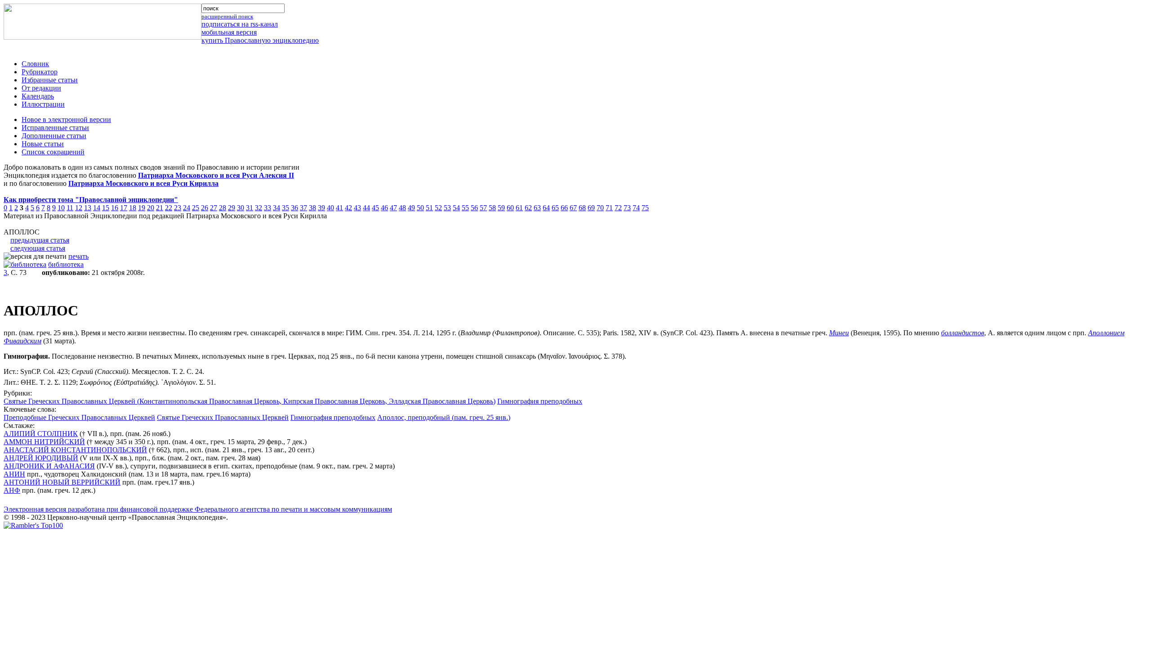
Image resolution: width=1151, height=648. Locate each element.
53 (447, 208)
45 (375, 208)
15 (105, 208)
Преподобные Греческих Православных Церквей (79, 417)
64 (546, 208)
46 (384, 208)
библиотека (66, 264)
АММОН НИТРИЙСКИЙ (44, 442)
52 (438, 208)
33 (267, 208)
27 (213, 208)
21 (159, 208)
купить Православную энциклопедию (260, 40)
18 (132, 208)
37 (303, 208)
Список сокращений (53, 152)
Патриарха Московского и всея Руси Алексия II (216, 175)
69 (591, 208)
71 (609, 208)
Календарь (38, 96)
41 (339, 208)
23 (177, 208)
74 (636, 208)
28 (222, 208)
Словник (35, 64)
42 (348, 208)
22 (168, 208)
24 (186, 208)
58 (492, 208)
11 (70, 208)
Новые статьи (43, 144)
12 (78, 208)
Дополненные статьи (54, 136)
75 (645, 208)
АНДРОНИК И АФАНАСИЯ (49, 466)
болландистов (962, 333)
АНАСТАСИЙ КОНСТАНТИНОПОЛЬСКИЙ (75, 450)
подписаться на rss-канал (239, 24)
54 (456, 208)
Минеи (839, 333)
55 (465, 208)
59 (501, 208)
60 (510, 208)
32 (258, 208)
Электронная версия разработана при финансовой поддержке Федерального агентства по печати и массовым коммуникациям (198, 509)
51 (429, 208)
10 (61, 208)
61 (519, 208)
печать (78, 256)
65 (555, 208)
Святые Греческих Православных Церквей (223, 417)
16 (114, 208)
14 (96, 208)
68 (582, 208)
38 (312, 208)
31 (249, 208)
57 (483, 208)
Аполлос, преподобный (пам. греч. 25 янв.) (443, 417)
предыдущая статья (39, 240)
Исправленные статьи (55, 127)
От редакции (41, 88)
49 (411, 208)
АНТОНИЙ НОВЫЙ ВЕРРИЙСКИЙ (62, 482)
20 (150, 208)
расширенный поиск (227, 16)
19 (141, 208)
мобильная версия (229, 32)
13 (87, 208)
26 (204, 208)
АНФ (12, 490)
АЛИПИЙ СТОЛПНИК (41, 433)
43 (357, 208)
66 (564, 208)
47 (393, 208)
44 (366, 208)
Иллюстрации (43, 104)
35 (285, 208)
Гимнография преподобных (539, 401)
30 (240, 208)
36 (294, 208)
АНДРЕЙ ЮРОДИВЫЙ (41, 458)
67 (573, 208)
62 (528, 208)
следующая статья (37, 248)
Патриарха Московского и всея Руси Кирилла (143, 183)
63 (537, 208)
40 (330, 208)
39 (321, 208)
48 (402, 208)
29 (231, 208)
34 (276, 208)
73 (627, 208)
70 (600, 208)
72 (618, 208)
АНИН (14, 474)
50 (420, 208)
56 (474, 208)
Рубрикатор (40, 72)
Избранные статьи (50, 80)
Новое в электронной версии (66, 119)
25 (195, 208)
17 (123, 208)
